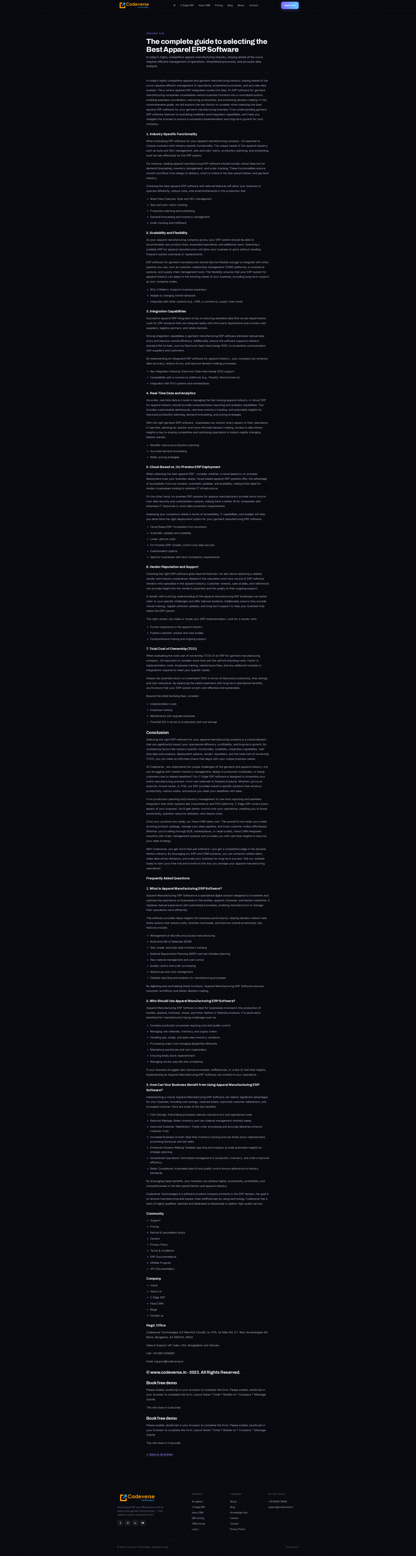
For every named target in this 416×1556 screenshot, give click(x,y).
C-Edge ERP (187, 5)
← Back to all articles (159, 1454)
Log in (195, 1529)
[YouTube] (143, 1523)
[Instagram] (128, 1523)
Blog (230, 5)
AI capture (197, 1501)
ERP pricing (198, 1518)
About (241, 5)
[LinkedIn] (135, 1523)
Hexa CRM (204, 5)
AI (174, 5)
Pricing (219, 5)
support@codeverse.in (280, 1507)
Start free (290, 5)
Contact (253, 5)
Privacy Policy (237, 1529)
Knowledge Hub (238, 1512)
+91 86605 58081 (277, 1501)
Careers (234, 1518)
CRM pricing (198, 1523)
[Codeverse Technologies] (133, 5)
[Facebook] (120, 1523)
